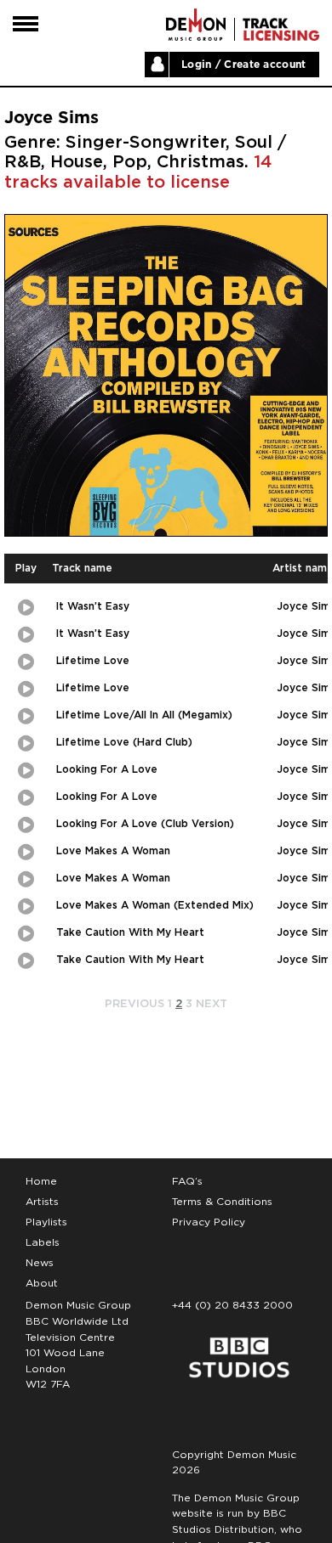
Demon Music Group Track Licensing (196, 24)
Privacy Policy (208, 1222)
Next (211, 1004)
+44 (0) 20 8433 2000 (232, 1305)
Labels (43, 1242)
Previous (134, 1004)
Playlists (46, 1222)
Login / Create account (243, 64)
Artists (42, 1202)
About (42, 1283)
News (40, 1263)
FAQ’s (187, 1181)
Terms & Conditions (222, 1202)
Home (41, 1181)
